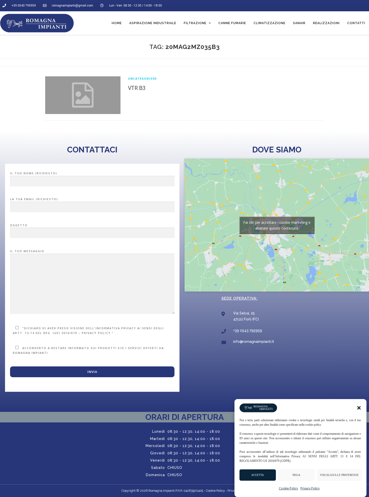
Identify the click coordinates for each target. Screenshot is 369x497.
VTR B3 (136, 87)
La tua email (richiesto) (34, 199)
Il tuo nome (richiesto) (33, 173)
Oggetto (19, 225)
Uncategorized (142, 78)
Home (117, 23)
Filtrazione (195, 23)
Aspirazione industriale (152, 23)
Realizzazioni (326, 23)
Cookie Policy (288, 488)
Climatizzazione (269, 23)
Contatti (356, 23)
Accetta (257, 475)
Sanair (299, 23)
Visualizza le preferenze (339, 475)
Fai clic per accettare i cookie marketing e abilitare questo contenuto (277, 225)
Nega (296, 475)
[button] (358, 407)
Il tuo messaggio (27, 251)
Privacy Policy (310, 488)
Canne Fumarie (232, 23)
